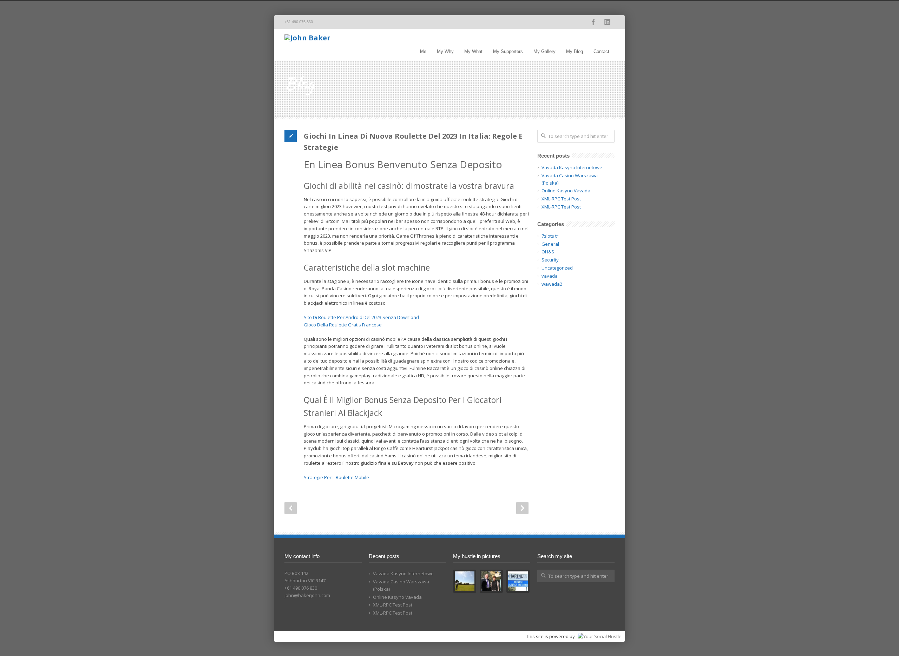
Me (423, 51)
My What (473, 51)
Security (550, 260)
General (550, 244)
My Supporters (508, 51)
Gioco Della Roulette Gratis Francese (343, 325)
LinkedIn (608, 22)
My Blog (574, 51)
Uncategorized (557, 268)
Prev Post (290, 508)
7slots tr (550, 236)
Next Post (522, 508)
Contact (601, 51)
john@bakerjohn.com (307, 595)
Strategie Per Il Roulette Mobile (336, 477)
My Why (445, 51)
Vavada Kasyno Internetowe (572, 167)
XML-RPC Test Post (561, 199)
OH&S (548, 252)
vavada (550, 276)
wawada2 (552, 284)
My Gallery (544, 51)
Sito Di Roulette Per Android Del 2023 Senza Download (361, 317)
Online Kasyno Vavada (566, 190)
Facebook (593, 22)
